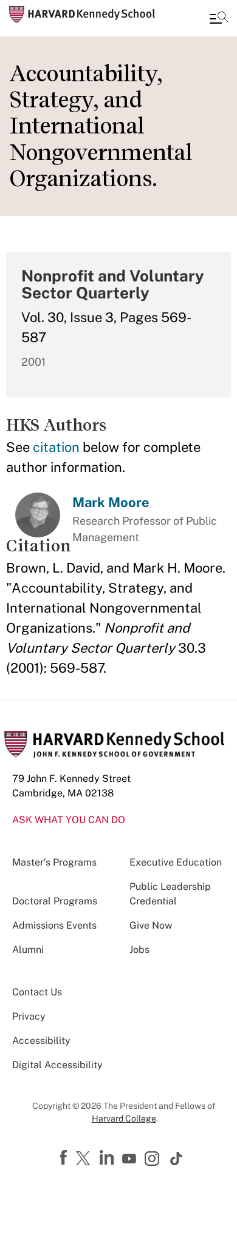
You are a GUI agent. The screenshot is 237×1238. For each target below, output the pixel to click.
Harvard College (124, 1118)
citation (56, 447)
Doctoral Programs (54, 901)
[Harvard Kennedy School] (82, 14)
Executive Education (175, 862)
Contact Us (37, 992)
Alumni (28, 949)
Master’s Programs (54, 862)
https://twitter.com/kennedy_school (85, 1159)
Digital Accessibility (57, 1065)
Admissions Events (54, 925)
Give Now (150, 925)
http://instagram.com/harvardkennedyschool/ (154, 1159)
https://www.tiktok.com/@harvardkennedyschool (177, 1158)
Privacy (29, 1016)
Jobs (139, 949)
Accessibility (41, 1040)
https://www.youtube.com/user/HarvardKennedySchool (131, 1159)
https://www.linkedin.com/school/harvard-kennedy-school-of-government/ (108, 1157)
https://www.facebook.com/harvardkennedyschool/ (65, 1157)
